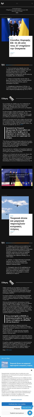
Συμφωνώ (17, 179)
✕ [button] (32, 406)
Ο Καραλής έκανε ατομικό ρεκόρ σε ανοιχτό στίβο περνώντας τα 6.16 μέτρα (17, 10)
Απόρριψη (17, 408)
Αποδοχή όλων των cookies (17, 404)
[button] (31, 370)
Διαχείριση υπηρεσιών (16, 399)
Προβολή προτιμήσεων (17, 413)
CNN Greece (9, 350)
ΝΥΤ (21, 124)
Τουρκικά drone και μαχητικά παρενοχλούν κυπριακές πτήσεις (21, 364)
